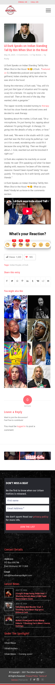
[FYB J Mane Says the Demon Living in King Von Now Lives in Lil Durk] (39, 306)
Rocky (6, 59)
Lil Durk (25, 265)
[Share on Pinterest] (22, 281)
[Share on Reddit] (42, 281)
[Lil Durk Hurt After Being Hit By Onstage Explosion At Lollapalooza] (39, 376)
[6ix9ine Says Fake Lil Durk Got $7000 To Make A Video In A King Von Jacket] (15, 353)
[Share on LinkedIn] (27, 281)
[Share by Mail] (48, 281)
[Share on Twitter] (12, 281)
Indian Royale (15, 265)
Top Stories (36, 55)
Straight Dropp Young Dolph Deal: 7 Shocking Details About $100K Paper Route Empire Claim (31, 596)
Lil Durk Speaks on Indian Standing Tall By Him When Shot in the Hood (25, 48)
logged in (21, 426)
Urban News (10, 643)
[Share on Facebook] (6, 281)
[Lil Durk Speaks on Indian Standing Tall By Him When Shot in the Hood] (24, 33)
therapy (45, 106)
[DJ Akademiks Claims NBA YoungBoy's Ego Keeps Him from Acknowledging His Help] (39, 353)
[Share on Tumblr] (32, 281)
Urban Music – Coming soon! (18, 654)
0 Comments (22, 55)
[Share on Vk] (37, 281)
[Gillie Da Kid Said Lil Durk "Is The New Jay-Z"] (15, 306)
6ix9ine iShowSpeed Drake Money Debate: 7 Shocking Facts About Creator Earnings (33, 623)
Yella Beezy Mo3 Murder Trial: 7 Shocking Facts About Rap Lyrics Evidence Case (29, 609)
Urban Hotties (11, 648)
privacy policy (40, 516)
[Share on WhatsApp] (17, 281)
